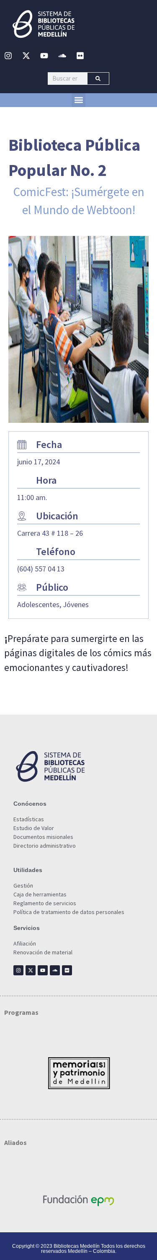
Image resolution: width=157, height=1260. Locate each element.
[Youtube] (44, 56)
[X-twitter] (26, 56)
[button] (78, 100)
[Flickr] (80, 56)
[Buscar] (98, 78)
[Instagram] (8, 56)
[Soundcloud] (62, 56)
